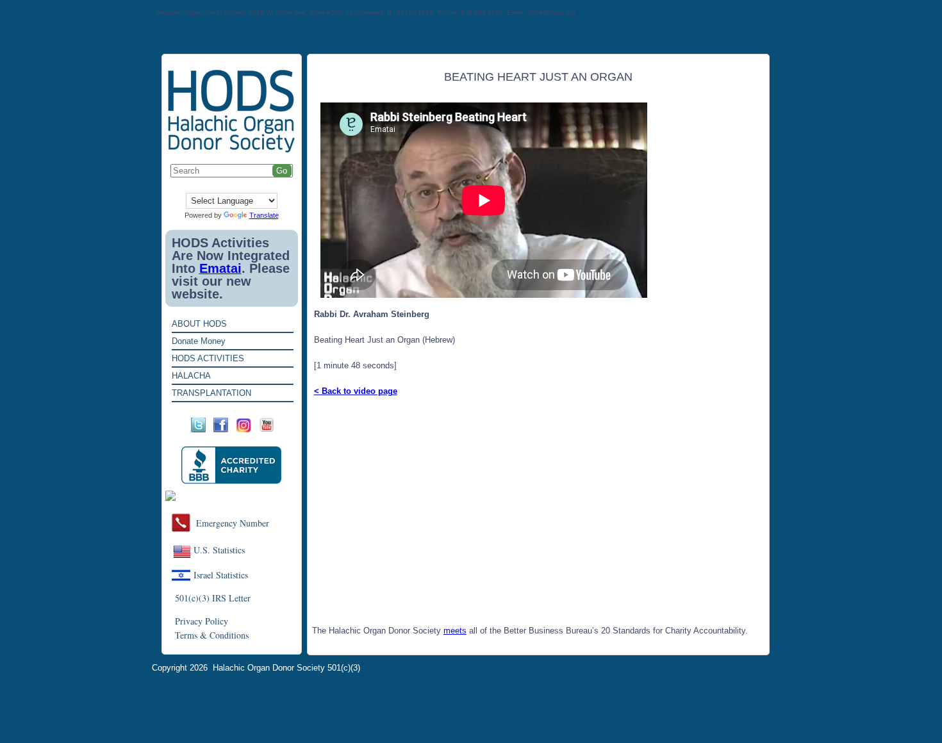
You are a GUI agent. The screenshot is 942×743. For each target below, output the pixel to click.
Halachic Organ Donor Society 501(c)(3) (286, 668)
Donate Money (199, 341)
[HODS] (231, 150)
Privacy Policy (201, 621)
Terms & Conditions (212, 635)
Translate (264, 215)
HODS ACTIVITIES (208, 358)
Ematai (220, 268)
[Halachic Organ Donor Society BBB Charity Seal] (231, 465)
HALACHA (191, 375)
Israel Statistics (221, 575)
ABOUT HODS (199, 324)
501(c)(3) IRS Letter (213, 598)
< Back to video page (355, 391)
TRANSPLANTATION (211, 393)
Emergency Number (232, 523)
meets (455, 630)
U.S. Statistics (219, 550)
